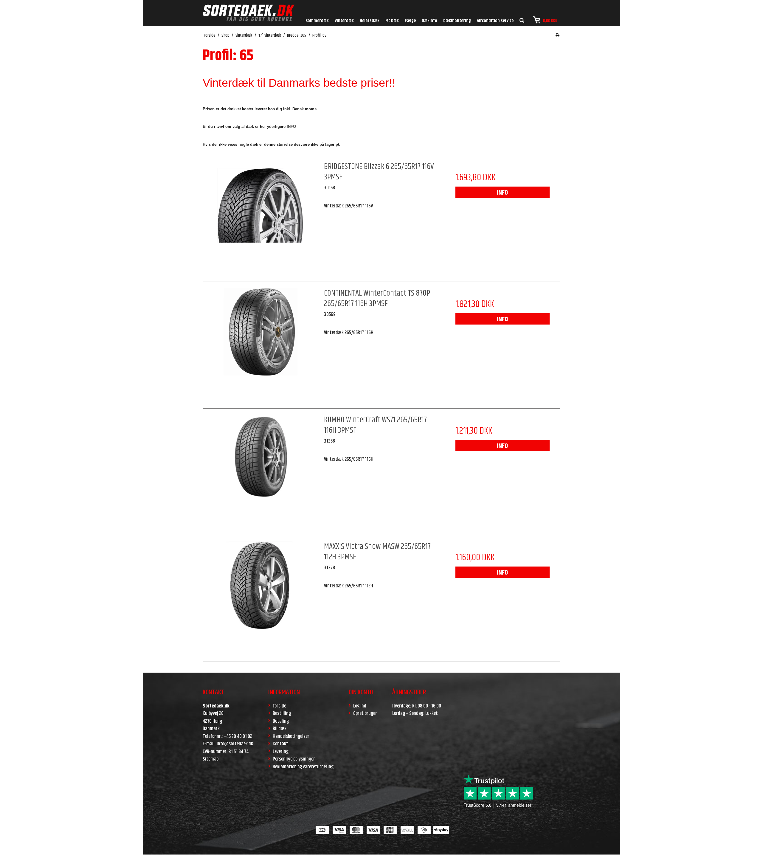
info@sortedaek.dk (235, 744)
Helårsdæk (369, 20)
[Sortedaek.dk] (248, 12)
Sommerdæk (317, 20)
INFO (502, 193)
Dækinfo (429, 20)
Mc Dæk (392, 20)
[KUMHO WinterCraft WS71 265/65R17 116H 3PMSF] (260, 472)
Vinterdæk (344, 20)
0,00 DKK (550, 20)
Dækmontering (457, 20)
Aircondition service (495, 20)
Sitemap (210, 759)
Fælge (410, 20)
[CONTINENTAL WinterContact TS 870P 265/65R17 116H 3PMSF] (260, 345)
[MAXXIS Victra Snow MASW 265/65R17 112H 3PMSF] (260, 599)
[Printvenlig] (557, 35)
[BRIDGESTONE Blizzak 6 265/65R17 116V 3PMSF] (260, 219)
